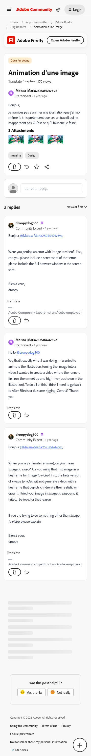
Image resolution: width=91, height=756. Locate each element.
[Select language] (58, 10)
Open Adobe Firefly (65, 40)
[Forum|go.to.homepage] (34, 9)
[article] (45, 272)
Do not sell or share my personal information (38, 742)
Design (32, 155)
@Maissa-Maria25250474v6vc (41, 235)
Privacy (66, 726)
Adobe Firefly (64, 22)
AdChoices (21, 750)
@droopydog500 (28, 352)
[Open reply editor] (45, 188)
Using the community (24, 726)
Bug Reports (18, 27)
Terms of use (49, 726)
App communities (37, 22)
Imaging (16, 155)
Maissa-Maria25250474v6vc (36, 90)
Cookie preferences (22, 734)
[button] (9, 11)
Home (14, 22)
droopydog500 (27, 223)
